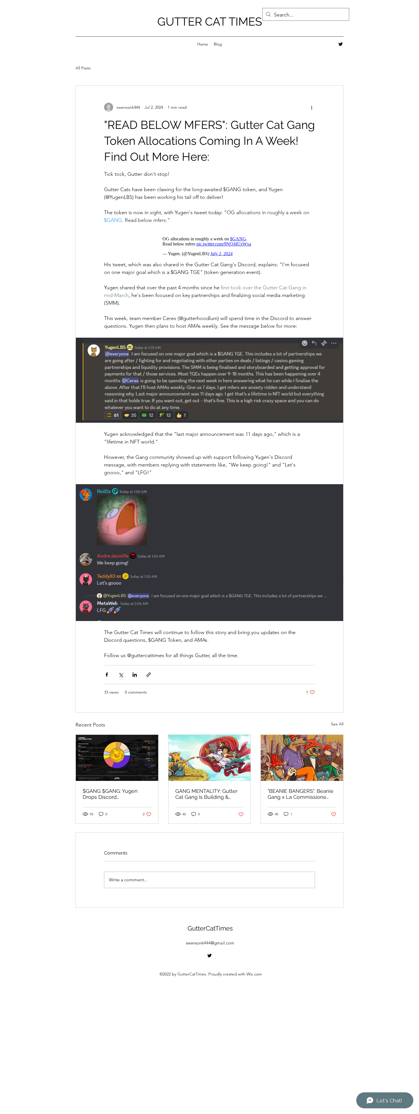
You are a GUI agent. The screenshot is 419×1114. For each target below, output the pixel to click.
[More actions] (311, 107)
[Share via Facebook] (106, 674)
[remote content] (209, 246)
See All (337, 724)
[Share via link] (148, 674)
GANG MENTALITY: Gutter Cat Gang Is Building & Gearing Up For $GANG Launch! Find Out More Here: (206, 794)
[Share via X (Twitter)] (120, 674)
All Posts (83, 68)
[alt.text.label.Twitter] (340, 44)
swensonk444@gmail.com (210, 943)
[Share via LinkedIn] (134, 674)
